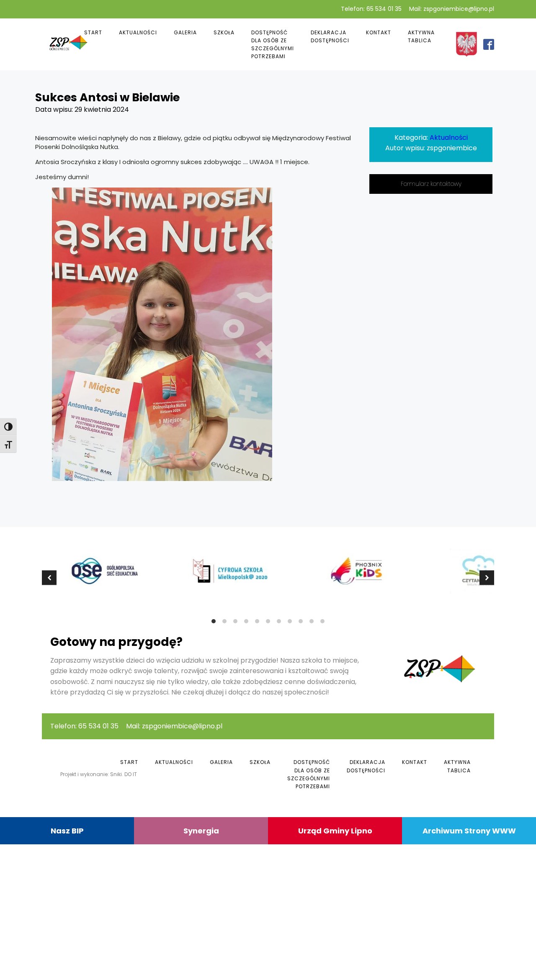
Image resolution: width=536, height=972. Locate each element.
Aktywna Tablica (421, 36)
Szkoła (224, 32)
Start (93, 32)
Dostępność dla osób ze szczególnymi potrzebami (272, 44)
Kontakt (378, 32)
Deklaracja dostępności (330, 36)
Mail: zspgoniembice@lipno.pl (451, 9)
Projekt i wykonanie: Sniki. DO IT (98, 774)
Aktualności (138, 32)
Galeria (185, 32)
